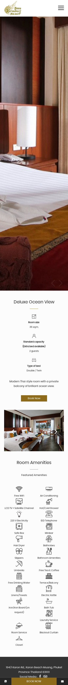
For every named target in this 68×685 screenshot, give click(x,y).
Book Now (34, 681)
